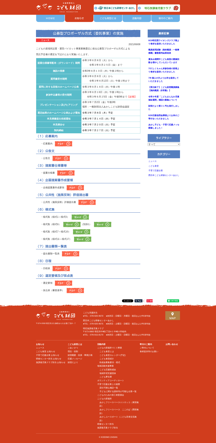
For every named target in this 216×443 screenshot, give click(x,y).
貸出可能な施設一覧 (108, 388)
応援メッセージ (75, 359)
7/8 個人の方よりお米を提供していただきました (163, 79)
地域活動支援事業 (105, 366)
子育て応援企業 (155, 170)
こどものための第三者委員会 (110, 395)
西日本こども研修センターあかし (163, 175)
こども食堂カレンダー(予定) (112, 355)
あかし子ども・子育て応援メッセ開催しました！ (163, 126)
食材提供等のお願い (149, 351)
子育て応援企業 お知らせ (47, 355)
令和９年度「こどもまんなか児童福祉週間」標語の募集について (163, 98)
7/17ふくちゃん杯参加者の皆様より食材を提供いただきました (163, 70)
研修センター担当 (105, 424)
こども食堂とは (106, 351)
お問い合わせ (172, 344)
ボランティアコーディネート (110, 380)
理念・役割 (73, 351)
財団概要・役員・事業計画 (80, 355)
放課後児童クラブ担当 (107, 428)
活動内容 (137, 18)
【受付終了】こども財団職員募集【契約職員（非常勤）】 (163, 89)
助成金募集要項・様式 (109, 362)
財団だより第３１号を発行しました (163, 107)
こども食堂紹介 (106, 359)
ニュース (152, 161)
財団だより (73, 362)
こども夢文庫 (105, 377)
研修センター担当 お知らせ (48, 359)
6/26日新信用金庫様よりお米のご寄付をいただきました (163, 117)
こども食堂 (153, 166)
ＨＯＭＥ (50, 18)
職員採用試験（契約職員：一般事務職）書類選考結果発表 (163, 51)
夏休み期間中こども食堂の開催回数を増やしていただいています (163, 61)
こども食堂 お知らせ (45, 351)
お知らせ (79, 18)
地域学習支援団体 (107, 373)
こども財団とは (108, 18)
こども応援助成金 (107, 370)
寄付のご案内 (166, 18)
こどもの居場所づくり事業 (109, 348)
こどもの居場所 (104, 399)
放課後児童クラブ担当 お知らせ (50, 362)
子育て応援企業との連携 (108, 384)
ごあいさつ (73, 348)
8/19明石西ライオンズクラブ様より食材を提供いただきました (163, 42)
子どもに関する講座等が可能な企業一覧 (118, 391)
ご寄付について (147, 348)
